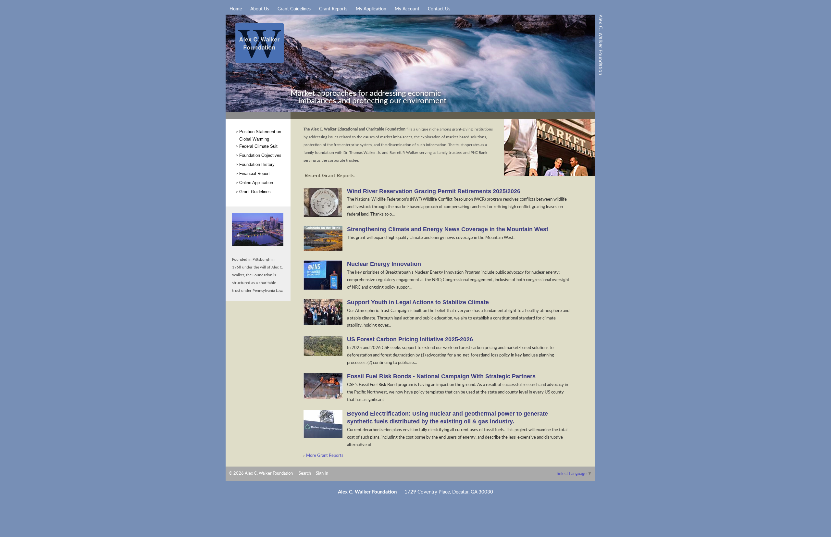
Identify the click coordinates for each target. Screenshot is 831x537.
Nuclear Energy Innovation (384, 264)
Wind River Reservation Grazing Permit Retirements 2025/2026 (433, 191)
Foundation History (257, 164)
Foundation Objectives (260, 155)
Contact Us (439, 9)
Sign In (322, 473)
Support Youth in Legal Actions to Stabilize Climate (418, 302)
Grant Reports (333, 9)
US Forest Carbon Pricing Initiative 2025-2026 (410, 339)
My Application (371, 9)
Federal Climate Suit (258, 146)
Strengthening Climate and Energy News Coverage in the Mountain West (447, 229)
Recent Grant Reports (329, 175)
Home (235, 9)
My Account (407, 9)
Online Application (256, 182)
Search (305, 473)
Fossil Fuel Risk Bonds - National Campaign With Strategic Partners (441, 376)
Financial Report (254, 173)
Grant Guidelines (294, 9)
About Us (259, 9)
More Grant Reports (324, 455)
